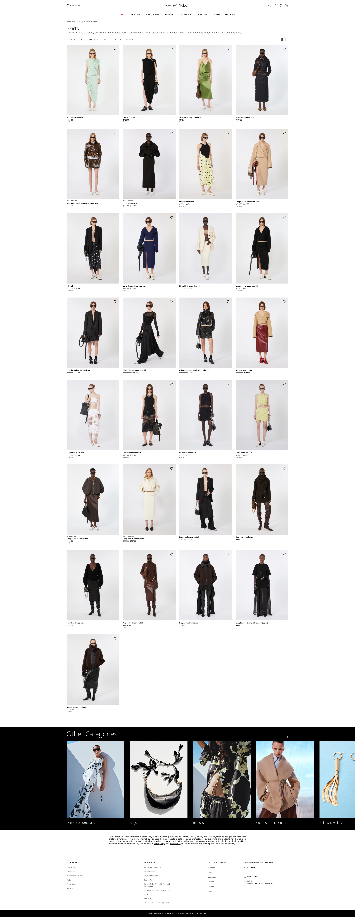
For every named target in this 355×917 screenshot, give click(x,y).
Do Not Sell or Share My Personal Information (157, 885)
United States (249, 867)
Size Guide (71, 888)
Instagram (212, 877)
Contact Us (71, 867)
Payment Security (151, 876)
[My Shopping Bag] (286, 5)
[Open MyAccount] (278, 6)
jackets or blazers (164, 841)
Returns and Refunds (75, 876)
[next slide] (287, 737)
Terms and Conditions (152, 867)
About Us (147, 899)
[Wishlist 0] (280, 5)
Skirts (95, 22)
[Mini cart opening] (290, 5)
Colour (116, 39)
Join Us (146, 895)
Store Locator (252, 876)
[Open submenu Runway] (222, 14)
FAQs (69, 880)
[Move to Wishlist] (115, 49)
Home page (71, 22)
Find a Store (71, 884)
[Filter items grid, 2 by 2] (286, 39)
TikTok (210, 891)
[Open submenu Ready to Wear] (162, 14)
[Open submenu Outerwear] (177, 14)
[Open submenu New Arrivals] (143, 14)
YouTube (211, 886)
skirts (242, 841)
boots (152, 841)
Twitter (210, 872)
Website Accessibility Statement (156, 903)
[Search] (269, 5)
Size (80, 39)
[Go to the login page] (275, 5)
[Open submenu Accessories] (193, 14)
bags (162, 843)
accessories (175, 843)
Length (104, 39)
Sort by (128, 39)
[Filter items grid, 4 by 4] (282, 39)
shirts (156, 843)
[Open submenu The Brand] (209, 14)
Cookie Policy (149, 880)
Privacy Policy (149, 872)
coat (197, 841)
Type (71, 39)
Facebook (211, 867)
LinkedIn (211, 882)
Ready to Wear (84, 22)
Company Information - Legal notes (157, 890)
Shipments (71, 872)
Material (92, 39)
